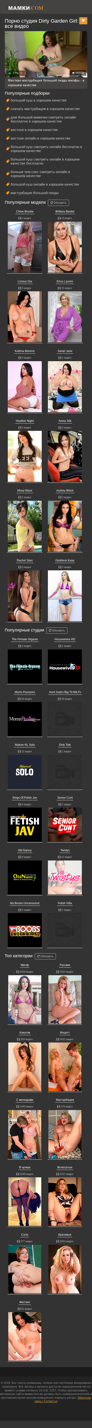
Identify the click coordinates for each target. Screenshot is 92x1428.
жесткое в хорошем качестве (34, 130)
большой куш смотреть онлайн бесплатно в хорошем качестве (46, 149)
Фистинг (24, 1302)
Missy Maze (24, 490)
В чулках (24, 1167)
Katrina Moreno (25, 351)
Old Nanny (25, 850)
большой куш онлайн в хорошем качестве (45, 184)
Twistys (65, 850)
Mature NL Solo (25, 744)
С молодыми (24, 1100)
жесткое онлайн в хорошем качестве (40, 138)
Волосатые (64, 1167)
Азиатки (24, 1032)
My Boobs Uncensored (24, 903)
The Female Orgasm (25, 639)
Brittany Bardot (64, 211)
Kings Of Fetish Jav (25, 797)
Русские (65, 965)
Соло (24, 1234)
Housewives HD (64, 639)
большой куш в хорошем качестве (39, 100)
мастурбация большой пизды (35, 193)
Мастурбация (65, 1100)
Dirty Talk (65, 744)
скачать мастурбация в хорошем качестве (45, 109)
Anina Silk (65, 421)
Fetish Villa (65, 903)
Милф (25, 965)
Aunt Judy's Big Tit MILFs (65, 692)
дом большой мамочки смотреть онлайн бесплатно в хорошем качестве (43, 119)
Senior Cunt (65, 797)
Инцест (65, 1032)
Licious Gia (25, 281)
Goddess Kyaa (64, 560)
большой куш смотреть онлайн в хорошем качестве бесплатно (45, 161)
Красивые (64, 1234)
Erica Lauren (65, 281)
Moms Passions (25, 692)
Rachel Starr (25, 560)
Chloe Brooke (25, 211)
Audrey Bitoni (65, 490)
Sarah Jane (65, 351)
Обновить (60, 202)
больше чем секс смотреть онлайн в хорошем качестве (40, 174)
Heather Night (25, 421)
